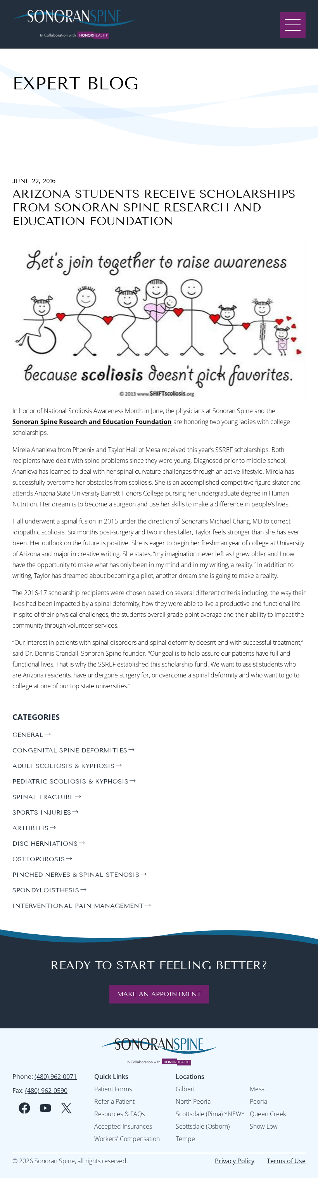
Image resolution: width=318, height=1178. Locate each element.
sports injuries (41, 812)
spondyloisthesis (45, 890)
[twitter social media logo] (66, 1108)
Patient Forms (113, 1089)
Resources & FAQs (119, 1114)
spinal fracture (43, 797)
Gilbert (185, 1089)
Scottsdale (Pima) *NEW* (210, 1114)
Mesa (257, 1089)
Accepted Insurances (123, 1126)
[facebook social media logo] (24, 1108)
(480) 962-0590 (46, 1090)
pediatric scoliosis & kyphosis (70, 781)
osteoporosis (38, 859)
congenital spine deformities (69, 750)
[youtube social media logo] (45, 1108)
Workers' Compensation (127, 1138)
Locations (190, 1076)
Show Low (264, 1126)
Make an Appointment (159, 994)
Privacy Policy (234, 1161)
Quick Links (111, 1076)
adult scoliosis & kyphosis (63, 766)
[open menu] (293, 24)
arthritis (30, 828)
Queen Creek (268, 1114)
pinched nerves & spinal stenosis (75, 874)
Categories (36, 717)
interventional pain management (77, 905)
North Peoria (193, 1101)
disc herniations (45, 843)
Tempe (185, 1138)
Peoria (258, 1101)
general (27, 734)
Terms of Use (286, 1161)
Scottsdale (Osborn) (203, 1126)
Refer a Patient (114, 1101)
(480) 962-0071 (56, 1076)
